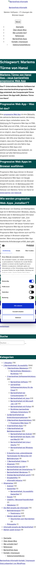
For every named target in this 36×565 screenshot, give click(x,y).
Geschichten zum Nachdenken (22, 519)
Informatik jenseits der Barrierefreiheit (18, 527)
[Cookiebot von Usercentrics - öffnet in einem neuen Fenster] (26, 246)
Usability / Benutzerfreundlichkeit (20, 500)
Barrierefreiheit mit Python (20, 406)
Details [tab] (18, 250)
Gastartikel (11, 489)
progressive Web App (12, 114)
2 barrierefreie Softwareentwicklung (21, 376)
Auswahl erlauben (18, 311)
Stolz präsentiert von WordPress (12, 563)
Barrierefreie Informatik (18, 7)
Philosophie (11, 524)
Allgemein (11, 464)
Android (10, 486)
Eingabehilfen (12, 478)
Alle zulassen (18, 305)
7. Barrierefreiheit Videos (16, 461)
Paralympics (15, 513)
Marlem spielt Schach (12, 530)
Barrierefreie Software (19, 382)
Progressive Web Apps (19, 423)
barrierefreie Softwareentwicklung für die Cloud (21, 387)
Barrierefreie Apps (20, 39)
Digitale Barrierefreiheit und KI (19, 475)
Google (10, 497)
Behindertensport (14, 510)
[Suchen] (25, 343)
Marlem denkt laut (14, 516)
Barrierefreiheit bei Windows (21, 447)
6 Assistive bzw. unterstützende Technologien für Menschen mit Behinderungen (19, 456)
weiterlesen (4, 326)
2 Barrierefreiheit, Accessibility (15, 365)
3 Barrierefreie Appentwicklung (19, 420)
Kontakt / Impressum (20, 42)
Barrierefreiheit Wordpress (17, 472)
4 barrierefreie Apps (15, 426)
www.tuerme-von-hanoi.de (10, 193)
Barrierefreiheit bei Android (21, 434)
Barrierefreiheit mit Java (19, 398)
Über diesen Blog (19, 30)
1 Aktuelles (7, 363)
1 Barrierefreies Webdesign (17, 368)
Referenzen (19, 36)
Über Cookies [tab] (29, 250)
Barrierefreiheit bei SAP (16, 467)
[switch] (31, 286)
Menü (18, 21)
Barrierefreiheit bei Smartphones (20, 469)
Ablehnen (18, 317)
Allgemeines (8, 483)
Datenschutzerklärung (21, 45)
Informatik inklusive (14, 480)
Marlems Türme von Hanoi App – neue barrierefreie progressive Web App (15, 77)
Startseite (20, 27)
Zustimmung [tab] (6, 250)
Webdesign (11, 505)
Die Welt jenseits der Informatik (15, 508)
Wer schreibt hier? (20, 33)
